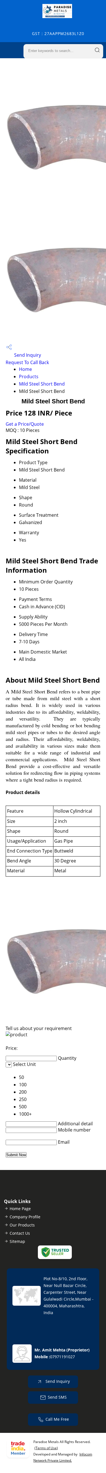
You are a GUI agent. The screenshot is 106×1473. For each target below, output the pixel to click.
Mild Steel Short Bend (42, 384)
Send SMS (57, 1397)
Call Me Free (57, 1419)
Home (25, 369)
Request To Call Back (27, 362)
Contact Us (20, 1233)
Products (28, 376)
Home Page (20, 1208)
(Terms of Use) (46, 1448)
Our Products (22, 1225)
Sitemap (17, 1241)
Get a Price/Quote (25, 424)
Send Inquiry (27, 355)
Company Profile (25, 1216)
